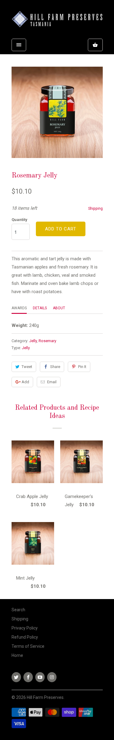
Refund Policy (25, 637)
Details (40, 308)
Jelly (33, 340)
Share (55, 366)
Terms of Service (28, 646)
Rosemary (47, 340)
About (59, 308)
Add (25, 382)
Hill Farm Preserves (45, 697)
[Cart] (95, 45)
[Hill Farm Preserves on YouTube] (40, 677)
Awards (19, 308)
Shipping (95, 208)
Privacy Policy (25, 628)
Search (18, 609)
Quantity (19, 219)
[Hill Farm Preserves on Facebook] (28, 677)
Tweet (27, 366)
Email (52, 382)
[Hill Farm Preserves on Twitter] (16, 677)
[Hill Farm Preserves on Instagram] (52, 677)
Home (17, 655)
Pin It (82, 366)
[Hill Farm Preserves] (57, 20)
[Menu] (19, 45)
